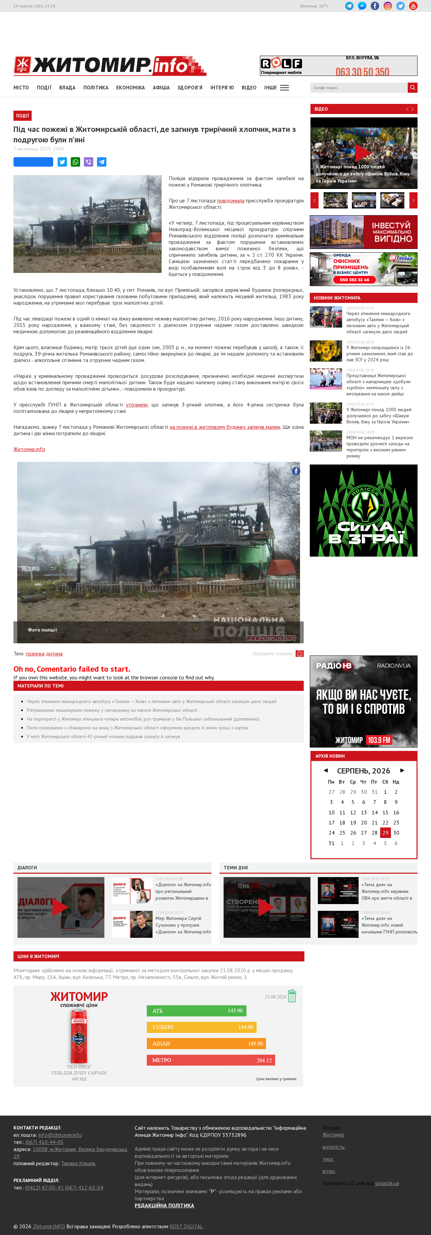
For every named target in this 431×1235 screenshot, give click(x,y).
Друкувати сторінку (273, 653)
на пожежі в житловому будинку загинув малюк (225, 426)
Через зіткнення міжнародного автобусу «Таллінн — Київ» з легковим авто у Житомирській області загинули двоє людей (151, 701)
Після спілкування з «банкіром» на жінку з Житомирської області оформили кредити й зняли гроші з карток (137, 728)
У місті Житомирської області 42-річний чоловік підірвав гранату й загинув (103, 736)
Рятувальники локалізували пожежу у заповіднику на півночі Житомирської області (112, 710)
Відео (321, 109)
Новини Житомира (337, 298)
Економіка (130, 87)
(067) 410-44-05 (44, 1142)
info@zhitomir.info (60, 1134)
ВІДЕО (249, 87)
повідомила (230, 200)
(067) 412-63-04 (84, 1187)
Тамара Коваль (78, 1163)
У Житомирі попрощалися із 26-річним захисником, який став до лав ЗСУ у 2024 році (379, 353)
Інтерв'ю (222, 87)
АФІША (161, 87)
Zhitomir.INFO (49, 1226)
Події (44, 87)
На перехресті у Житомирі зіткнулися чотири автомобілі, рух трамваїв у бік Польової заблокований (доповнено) (143, 719)
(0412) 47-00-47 (44, 1187)
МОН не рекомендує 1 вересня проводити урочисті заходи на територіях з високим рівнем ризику (379, 446)
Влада (67, 87)
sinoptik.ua (387, 1183)
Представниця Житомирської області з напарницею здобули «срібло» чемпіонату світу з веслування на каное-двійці (378, 384)
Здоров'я (189, 87)
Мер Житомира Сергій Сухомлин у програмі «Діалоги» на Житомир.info (183, 925)
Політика (96, 87)
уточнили (136, 404)
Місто (21, 87)
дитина (54, 653)
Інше (270, 87)
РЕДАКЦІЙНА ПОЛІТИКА (164, 1205)
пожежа (35, 653)
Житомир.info (29, 449)
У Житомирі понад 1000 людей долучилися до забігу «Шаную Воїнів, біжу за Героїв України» (378, 415)
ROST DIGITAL (186, 1226)
